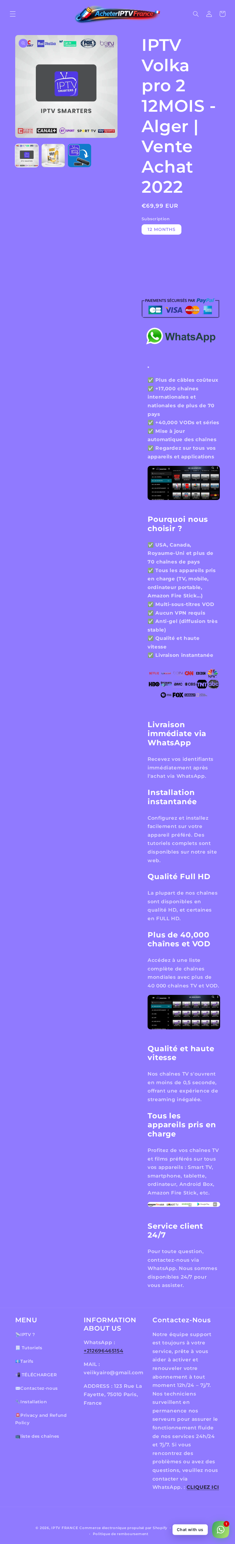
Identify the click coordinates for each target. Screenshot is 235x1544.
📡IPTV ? (25, 1334)
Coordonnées (186, 1528)
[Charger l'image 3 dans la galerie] (79, 155)
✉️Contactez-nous (36, 1388)
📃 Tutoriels (28, 1347)
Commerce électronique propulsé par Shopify (123, 1528)
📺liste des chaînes (37, 1436)
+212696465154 (103, 1351)
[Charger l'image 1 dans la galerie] (27, 155)
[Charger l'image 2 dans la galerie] (53, 155)
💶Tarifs (24, 1361)
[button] (12, 13)
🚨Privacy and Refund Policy (41, 1419)
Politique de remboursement (120, 1534)
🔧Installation (31, 1401)
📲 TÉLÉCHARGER (36, 1374)
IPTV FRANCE (64, 1528)
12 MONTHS (161, 229)
